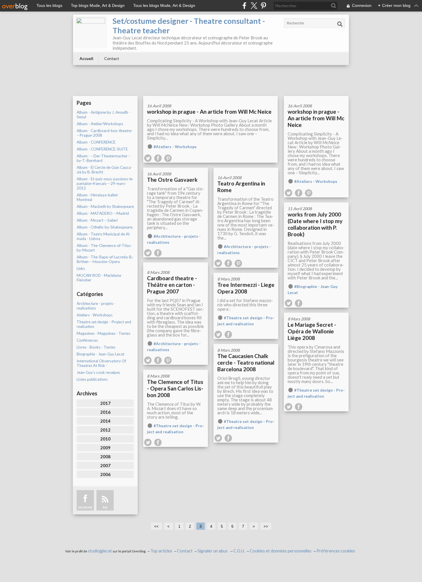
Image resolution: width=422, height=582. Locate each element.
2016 (105, 412)
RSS (105, 507)
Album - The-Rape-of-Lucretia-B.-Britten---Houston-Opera (105, 259)
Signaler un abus (213, 550)
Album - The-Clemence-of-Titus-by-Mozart (104, 247)
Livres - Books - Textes (96, 347)
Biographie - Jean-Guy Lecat (100, 354)
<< (156, 526)
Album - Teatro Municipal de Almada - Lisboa (104, 236)
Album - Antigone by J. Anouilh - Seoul (103, 114)
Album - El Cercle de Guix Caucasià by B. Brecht (104, 169)
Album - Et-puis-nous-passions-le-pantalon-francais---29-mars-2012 (105, 183)
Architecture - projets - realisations (96, 305)
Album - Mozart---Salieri (97, 220)
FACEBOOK (85, 507)
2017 (105, 403)
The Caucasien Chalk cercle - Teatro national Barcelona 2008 (245, 362)
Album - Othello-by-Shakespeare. (105, 227)
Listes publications (92, 379)
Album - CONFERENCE (96, 142)
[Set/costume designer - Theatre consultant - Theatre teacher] (91, 32)
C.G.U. (239, 550)
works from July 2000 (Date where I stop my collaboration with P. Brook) (315, 224)
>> (266, 526)
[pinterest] (263, 5)
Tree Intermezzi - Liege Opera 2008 (245, 288)
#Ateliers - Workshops (175, 146)
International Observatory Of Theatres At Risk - (101, 363)
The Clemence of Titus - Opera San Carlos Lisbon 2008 (175, 388)
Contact (111, 58)
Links (81, 268)
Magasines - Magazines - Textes (103, 333)
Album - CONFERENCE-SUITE (102, 149)
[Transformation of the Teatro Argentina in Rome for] (246, 169)
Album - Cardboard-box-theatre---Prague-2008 (105, 133)
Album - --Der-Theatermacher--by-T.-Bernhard (103, 158)
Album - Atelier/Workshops (100, 123)
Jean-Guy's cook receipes (98, 372)
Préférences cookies (335, 550)
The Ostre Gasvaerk (172, 179)
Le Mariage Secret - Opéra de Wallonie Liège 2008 (312, 331)
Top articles (161, 550)
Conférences (87, 340)
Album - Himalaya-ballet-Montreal (98, 197)
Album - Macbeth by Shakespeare (105, 206)
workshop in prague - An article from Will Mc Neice (209, 111)
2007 (105, 465)
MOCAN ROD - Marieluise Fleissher (99, 277)
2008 (105, 456)
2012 (105, 429)
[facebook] (244, 5)
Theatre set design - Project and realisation (104, 324)
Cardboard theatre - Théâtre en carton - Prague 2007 (172, 285)
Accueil (86, 58)
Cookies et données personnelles (280, 550)
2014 (105, 421)
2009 (105, 447)
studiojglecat (100, 550)
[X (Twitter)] (254, 5)
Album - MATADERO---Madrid (103, 213)
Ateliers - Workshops (95, 315)
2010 (105, 438)
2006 (105, 474)
